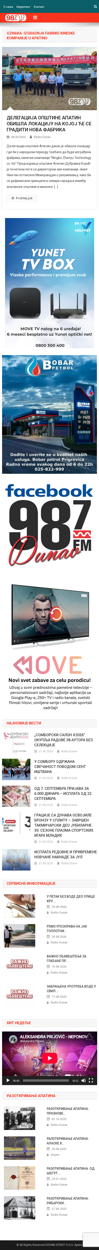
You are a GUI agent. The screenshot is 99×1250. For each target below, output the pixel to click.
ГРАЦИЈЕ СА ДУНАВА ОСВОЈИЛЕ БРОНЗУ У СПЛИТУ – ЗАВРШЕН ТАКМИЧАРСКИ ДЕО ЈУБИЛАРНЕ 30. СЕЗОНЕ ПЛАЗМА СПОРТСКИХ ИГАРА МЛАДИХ (63, 825)
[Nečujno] (83, 1080)
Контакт (39, 7)
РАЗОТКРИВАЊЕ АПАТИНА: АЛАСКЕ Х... (68, 1141)
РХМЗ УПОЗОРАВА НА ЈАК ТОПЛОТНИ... (67, 929)
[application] (49, 1058)
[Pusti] (8, 1080)
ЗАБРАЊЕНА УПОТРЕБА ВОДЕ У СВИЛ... (71, 989)
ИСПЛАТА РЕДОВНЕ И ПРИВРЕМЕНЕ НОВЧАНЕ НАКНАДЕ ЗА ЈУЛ (65, 854)
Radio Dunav (42, 137)
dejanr (55, 1154)
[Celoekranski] (91, 1080)
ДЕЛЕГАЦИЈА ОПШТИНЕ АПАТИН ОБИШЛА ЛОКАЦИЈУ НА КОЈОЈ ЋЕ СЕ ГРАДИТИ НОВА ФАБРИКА (49, 123)
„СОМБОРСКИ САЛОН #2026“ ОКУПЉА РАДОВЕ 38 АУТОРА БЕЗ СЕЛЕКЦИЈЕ (63, 740)
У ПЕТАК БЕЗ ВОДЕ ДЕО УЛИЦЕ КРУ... (71, 899)
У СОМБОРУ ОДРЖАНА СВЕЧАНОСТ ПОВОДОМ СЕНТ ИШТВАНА (60, 766)
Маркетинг (23, 7)
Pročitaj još (24, 198)
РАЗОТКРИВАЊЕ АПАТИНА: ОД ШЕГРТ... (71, 1171)
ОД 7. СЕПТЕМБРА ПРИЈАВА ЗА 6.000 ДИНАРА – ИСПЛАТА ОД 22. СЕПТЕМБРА (63, 793)
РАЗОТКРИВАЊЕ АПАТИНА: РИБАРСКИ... (68, 1201)
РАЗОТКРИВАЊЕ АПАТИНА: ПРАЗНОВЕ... (68, 1111)
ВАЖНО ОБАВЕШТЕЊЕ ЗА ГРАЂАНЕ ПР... (66, 958)
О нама (8, 7)
